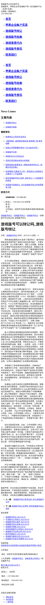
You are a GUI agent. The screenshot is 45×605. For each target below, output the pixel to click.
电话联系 (9, 599)
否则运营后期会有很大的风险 (18, 160)
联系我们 (11, 54)
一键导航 (9, 602)
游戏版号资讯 (14, 48)
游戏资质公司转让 (32, 558)
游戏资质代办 (14, 42)
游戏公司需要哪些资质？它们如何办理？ (22, 148)
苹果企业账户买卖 (17, 24)
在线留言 (23, 545)
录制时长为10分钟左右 (15, 156)
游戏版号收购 (14, 36)
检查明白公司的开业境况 (16, 137)
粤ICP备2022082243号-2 (10, 565)
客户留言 (38, 545)
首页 (8, 18)
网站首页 (9, 597)
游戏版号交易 (11, 152)
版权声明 (30, 545)
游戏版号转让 (14, 30)
